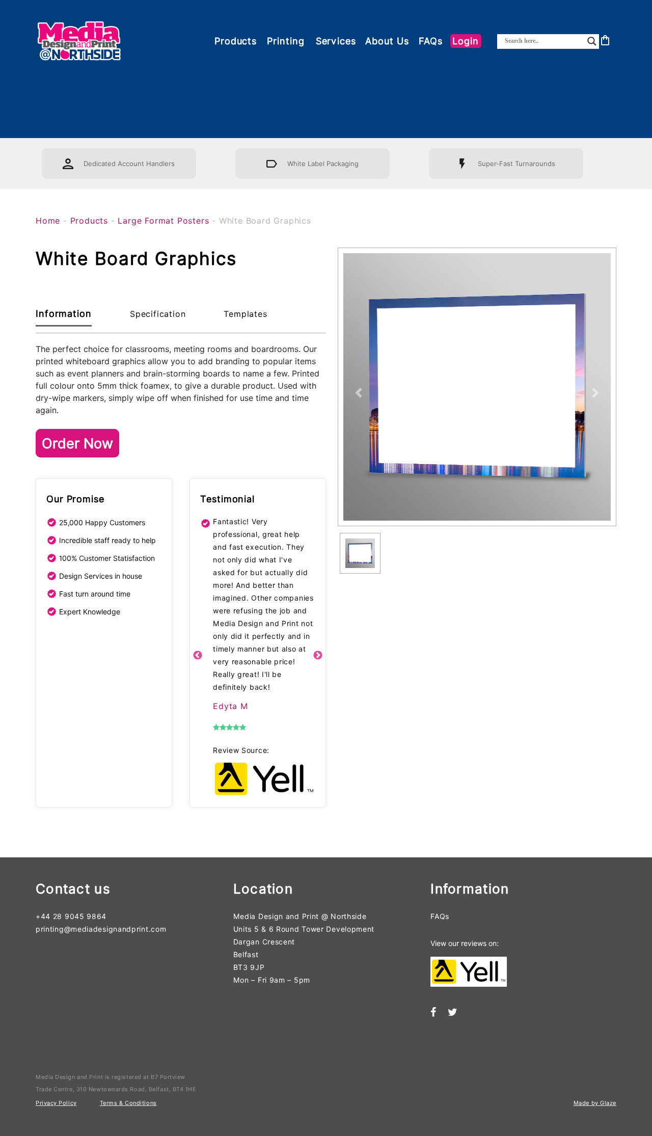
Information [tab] (64, 313)
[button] (358, 393)
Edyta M (231, 706)
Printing (285, 41)
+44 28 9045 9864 (71, 916)
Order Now (77, 443)
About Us (387, 41)
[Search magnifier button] (592, 41)
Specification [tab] (157, 314)
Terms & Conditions (128, 1102)
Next (318, 656)
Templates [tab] (245, 314)
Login (465, 41)
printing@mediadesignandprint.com (101, 929)
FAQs (431, 41)
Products (235, 41)
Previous (198, 656)
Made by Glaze (595, 1102)
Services (336, 41)
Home (48, 221)
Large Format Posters (163, 221)
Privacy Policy (56, 1102)
